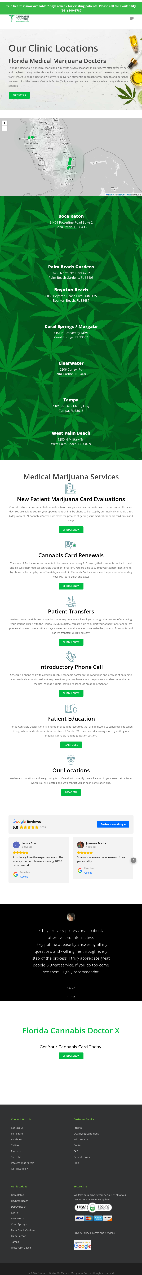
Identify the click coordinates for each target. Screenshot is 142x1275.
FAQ (76, 1151)
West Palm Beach (71, 433)
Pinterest (16, 1151)
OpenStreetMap (124, 194)
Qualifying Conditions (86, 1133)
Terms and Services (103, 1232)
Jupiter (15, 1212)
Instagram (17, 1133)
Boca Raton (71, 216)
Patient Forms (82, 1157)
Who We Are (81, 1139)
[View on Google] (16, 844)
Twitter (15, 1145)
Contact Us (17, 1127)
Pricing (78, 1127)
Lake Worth (17, 1218)
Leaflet (111, 194)
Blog (76, 1163)
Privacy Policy (81, 1232)
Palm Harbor (18, 1236)
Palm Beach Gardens (71, 267)
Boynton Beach (71, 290)
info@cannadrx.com (22, 1163)
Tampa (71, 400)
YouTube (16, 1157)
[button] (132, 18)
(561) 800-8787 (19, 1168)
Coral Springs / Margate (71, 326)
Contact (78, 1145)
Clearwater (71, 363)
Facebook (16, 1139)
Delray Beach (18, 1206)
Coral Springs (19, 1224)
